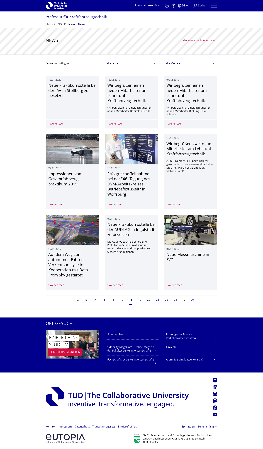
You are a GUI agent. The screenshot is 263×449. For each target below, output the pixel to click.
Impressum (65, 427)
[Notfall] (167, 6)
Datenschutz (82, 427)
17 (121, 300)
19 (139, 300)
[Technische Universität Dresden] (56, 6)
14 (95, 300)
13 (86, 300)
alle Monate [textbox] (173, 63)
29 (192, 300)
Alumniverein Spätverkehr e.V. (184, 360)
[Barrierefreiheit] (173, 6)
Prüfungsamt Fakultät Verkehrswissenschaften (181, 336)
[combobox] (131, 63)
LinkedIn (171, 347)
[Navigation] (214, 5)
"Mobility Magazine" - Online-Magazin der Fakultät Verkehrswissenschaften (130, 349)
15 (104, 300)
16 (113, 300)
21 (157, 300)
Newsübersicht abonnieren (200, 40)
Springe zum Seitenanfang (198, 427)
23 (175, 300)
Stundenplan (115, 334)
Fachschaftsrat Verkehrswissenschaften (131, 360)
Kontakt (50, 427)
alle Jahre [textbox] (112, 63)
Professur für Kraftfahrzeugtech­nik (76, 17)
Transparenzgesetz (103, 427)
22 (166, 300)
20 (148, 300)
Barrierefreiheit (127, 427)
